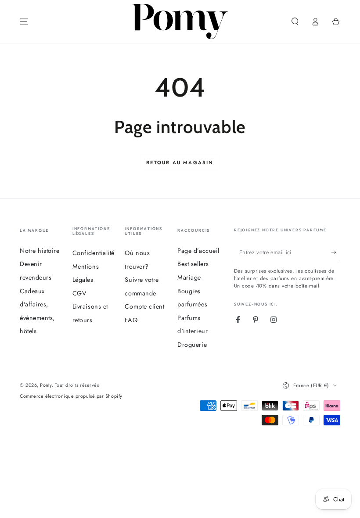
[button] (294, 21)
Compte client (144, 306)
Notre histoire (40, 250)
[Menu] (24, 21)
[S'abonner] (335, 252)
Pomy (45, 384)
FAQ (131, 320)
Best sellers (193, 263)
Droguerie (192, 344)
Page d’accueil (198, 250)
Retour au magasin (179, 162)
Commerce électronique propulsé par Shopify (71, 396)
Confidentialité (93, 252)
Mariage (189, 277)
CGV (79, 293)
